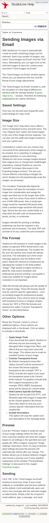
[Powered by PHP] (18, 514)
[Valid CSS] (41, 514)
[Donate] (7, 514)
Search (5, 16)
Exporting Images (10, 467)
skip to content (41, 2)
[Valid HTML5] (30, 514)
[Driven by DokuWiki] (24, 516)
